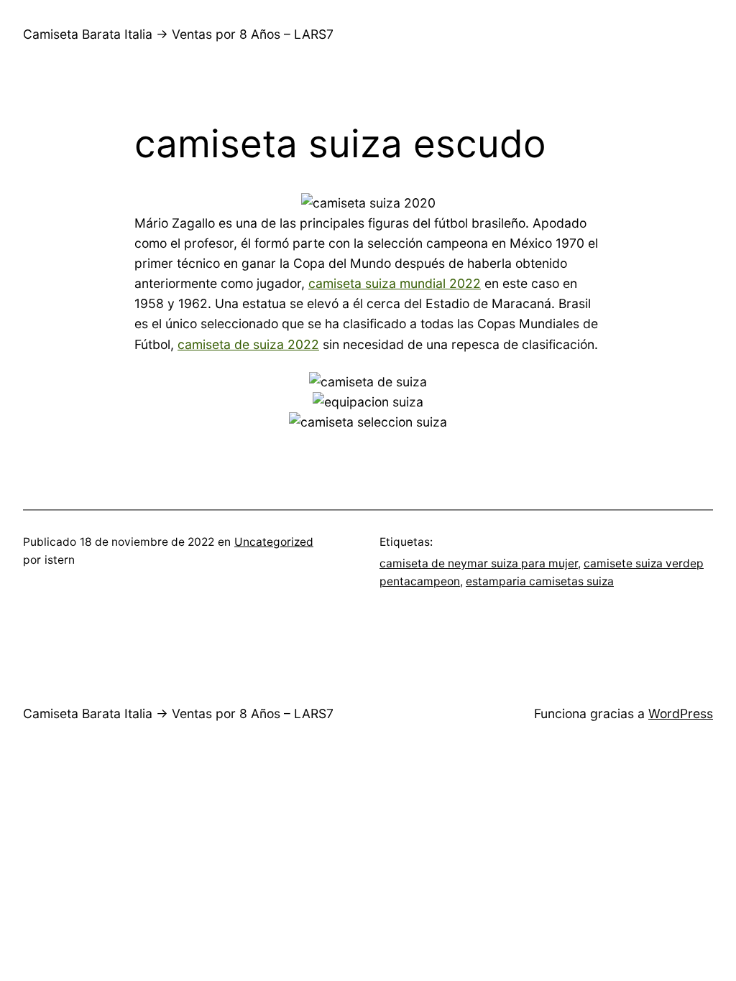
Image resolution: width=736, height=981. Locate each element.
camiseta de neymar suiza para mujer (479, 563)
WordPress (680, 713)
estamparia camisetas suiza (540, 581)
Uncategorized (273, 542)
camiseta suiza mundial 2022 (394, 283)
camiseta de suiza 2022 (248, 344)
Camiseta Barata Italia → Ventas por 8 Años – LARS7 (178, 34)
